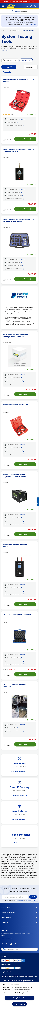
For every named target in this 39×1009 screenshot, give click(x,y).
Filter (7, 67)
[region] (19, 995)
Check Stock (26, 60)
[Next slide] (37, 11)
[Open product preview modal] (19, 101)
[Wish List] (31, 6)
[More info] (35, 114)
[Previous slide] (1, 11)
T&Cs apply (32, 24)
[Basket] (35, 6)
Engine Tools (15, 30)
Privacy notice (20, 900)
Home (3, 30)
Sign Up (33, 896)
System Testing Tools (28, 30)
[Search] (27, 6)
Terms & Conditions (30, 900)
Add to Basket (24, 139)
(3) (15, 114)
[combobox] (31, 67)
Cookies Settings (19, 1004)
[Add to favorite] (34, 79)
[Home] (3, 6)
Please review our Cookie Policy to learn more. (17, 993)
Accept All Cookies (19, 998)
